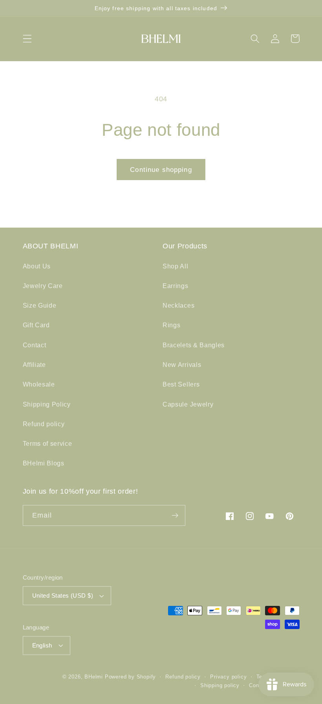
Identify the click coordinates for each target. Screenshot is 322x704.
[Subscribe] (175, 515)
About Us (37, 266)
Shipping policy (220, 685)
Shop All (175, 266)
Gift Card (36, 324)
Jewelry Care (43, 285)
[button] (27, 39)
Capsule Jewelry (188, 404)
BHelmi (93, 677)
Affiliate (34, 364)
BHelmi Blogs (43, 463)
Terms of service (47, 443)
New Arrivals (182, 364)
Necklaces (178, 305)
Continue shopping (161, 169)
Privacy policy (228, 677)
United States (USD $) (62, 595)
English (42, 645)
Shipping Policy (47, 404)
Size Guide (40, 305)
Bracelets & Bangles (194, 344)
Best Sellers (181, 384)
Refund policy (44, 423)
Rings (171, 324)
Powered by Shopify (130, 677)
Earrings (175, 285)
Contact (34, 344)
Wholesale (39, 384)
